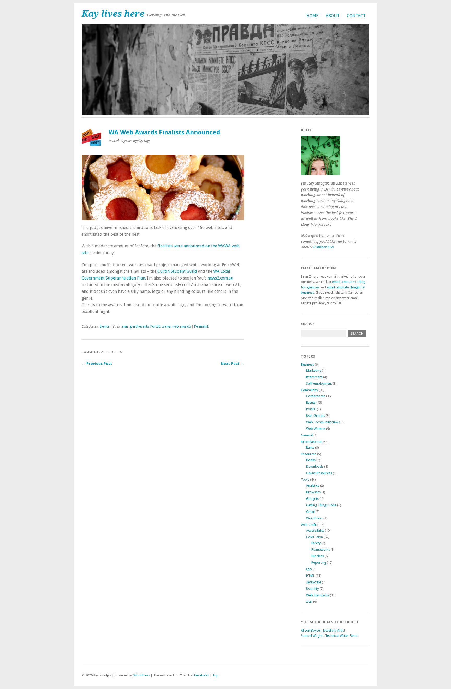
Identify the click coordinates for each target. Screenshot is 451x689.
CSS (309, 569)
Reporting (318, 563)
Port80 (155, 326)
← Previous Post (97, 363)
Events (104, 326)
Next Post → (232, 363)
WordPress (314, 518)
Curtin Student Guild (177, 271)
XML (309, 602)
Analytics (312, 486)
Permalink (201, 326)
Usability (312, 589)
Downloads (314, 466)
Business (307, 364)
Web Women (315, 429)
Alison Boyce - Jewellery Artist (323, 630)
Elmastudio (201, 675)
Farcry (316, 543)
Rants (310, 447)
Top (215, 675)
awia (125, 326)
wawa (166, 326)
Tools (305, 480)
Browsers (313, 492)
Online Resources (319, 473)
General (307, 435)
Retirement (314, 377)
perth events (139, 326)
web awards (181, 326)
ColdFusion (314, 537)
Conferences (315, 396)
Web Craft (308, 525)
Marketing (313, 370)
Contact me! (323, 247)
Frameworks (320, 549)
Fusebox (317, 556)
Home (312, 15)
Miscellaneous (311, 442)
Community (309, 390)
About (333, 15)
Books (311, 460)
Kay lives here (113, 14)
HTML (310, 576)
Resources (308, 454)
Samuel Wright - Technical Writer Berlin (329, 636)
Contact (356, 15)
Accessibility (315, 530)
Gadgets (312, 499)
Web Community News (323, 422)
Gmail (310, 512)
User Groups (315, 416)
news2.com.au (220, 278)
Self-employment (319, 383)
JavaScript (313, 582)
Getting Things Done (321, 505)
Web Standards (317, 595)
